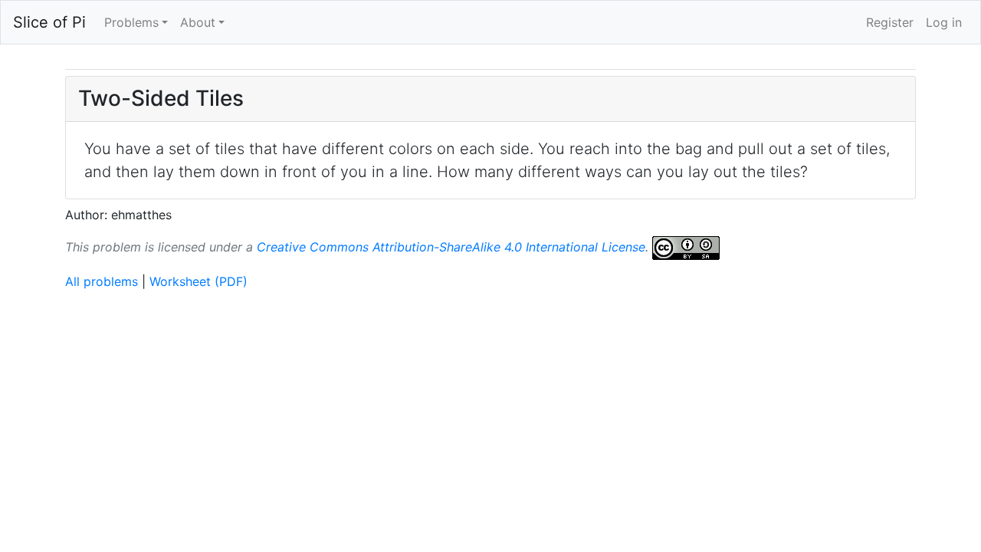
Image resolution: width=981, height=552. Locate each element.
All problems (101, 281)
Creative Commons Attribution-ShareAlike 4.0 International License (451, 246)
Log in (944, 22)
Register (890, 22)
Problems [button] (131, 22)
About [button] (197, 22)
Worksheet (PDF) (198, 281)
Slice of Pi (49, 22)
